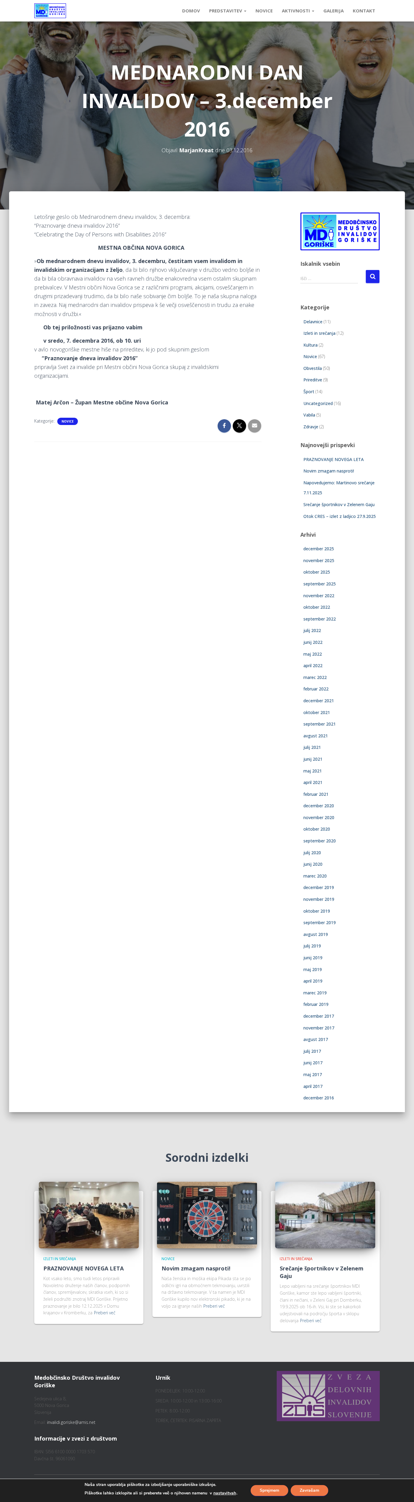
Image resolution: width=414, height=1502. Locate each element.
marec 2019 (315, 993)
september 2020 (319, 841)
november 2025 (318, 560)
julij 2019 (312, 946)
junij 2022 (312, 642)
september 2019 (319, 922)
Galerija (333, 11)
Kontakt (364, 11)
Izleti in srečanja (319, 333)
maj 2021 (312, 771)
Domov (191, 11)
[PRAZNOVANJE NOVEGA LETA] (89, 1214)
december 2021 (318, 700)
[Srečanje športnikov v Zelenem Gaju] (325, 1214)
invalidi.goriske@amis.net (71, 1422)
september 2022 (319, 619)
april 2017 (312, 1086)
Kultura (310, 345)
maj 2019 (312, 969)
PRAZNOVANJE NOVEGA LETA (333, 459)
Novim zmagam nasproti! (328, 471)
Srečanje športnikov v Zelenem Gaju (339, 504)
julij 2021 (312, 747)
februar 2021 (316, 794)
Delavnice (312, 321)
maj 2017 (312, 1074)
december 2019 (318, 887)
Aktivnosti (296, 11)
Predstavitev (226, 11)
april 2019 (312, 981)
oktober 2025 (316, 572)
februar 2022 (316, 689)
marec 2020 (315, 876)
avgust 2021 (315, 736)
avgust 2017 (315, 1039)
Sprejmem (269, 1490)
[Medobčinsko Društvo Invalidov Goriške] (50, 10)
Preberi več (104, 1313)
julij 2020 (312, 852)
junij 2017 (312, 1063)
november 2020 (318, 817)
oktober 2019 (316, 911)
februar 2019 (316, 1004)
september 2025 (319, 584)
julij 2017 (312, 1051)
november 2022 (318, 595)
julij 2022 (312, 630)
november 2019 (318, 899)
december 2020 (318, 806)
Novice (264, 11)
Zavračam (309, 1490)
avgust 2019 (315, 934)
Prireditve (312, 380)
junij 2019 (312, 957)
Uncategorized (318, 403)
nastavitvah (224, 1493)
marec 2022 (315, 677)
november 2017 (318, 1028)
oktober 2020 (316, 829)
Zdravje (310, 427)
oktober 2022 (316, 607)
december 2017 (318, 1016)
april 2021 (312, 782)
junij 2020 (312, 864)
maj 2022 (312, 654)
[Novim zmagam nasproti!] (207, 1214)
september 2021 (319, 724)
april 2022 (312, 665)
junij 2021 (312, 759)
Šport (308, 391)
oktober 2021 (316, 712)
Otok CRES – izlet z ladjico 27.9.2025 (339, 516)
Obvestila (312, 368)
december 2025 (318, 549)
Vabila (309, 415)
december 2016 (318, 1098)
